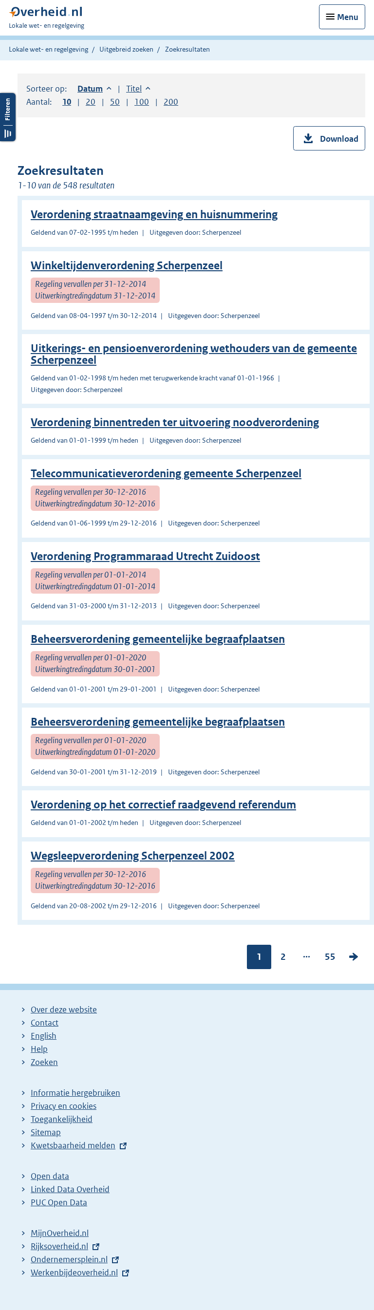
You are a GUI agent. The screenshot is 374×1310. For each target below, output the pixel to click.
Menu (347, 17)
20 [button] (90, 101)
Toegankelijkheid (62, 1119)
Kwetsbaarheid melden (73, 1145)
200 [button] (171, 101)
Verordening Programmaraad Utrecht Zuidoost (145, 556)
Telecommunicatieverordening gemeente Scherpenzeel (166, 473)
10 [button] (66, 101)
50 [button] (115, 101)
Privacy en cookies (63, 1106)
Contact (44, 1022)
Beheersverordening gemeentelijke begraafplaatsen (158, 639)
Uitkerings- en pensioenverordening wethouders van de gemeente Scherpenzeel (194, 354)
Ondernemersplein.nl (69, 1259)
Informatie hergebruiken (75, 1092)
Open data (50, 1176)
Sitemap (46, 1132)
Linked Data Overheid (70, 1189)
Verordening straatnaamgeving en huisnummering (154, 214)
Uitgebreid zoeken (126, 49)
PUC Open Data (59, 1202)
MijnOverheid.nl (60, 1233)
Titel (138, 88)
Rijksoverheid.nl (59, 1246)
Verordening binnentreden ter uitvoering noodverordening (175, 422)
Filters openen (8, 117)
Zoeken (44, 1062)
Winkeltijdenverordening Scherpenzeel (127, 265)
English (43, 1035)
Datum (94, 88)
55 (330, 959)
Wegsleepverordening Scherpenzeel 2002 (133, 855)
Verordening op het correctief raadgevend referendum (163, 804)
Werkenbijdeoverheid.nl (74, 1272)
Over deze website (64, 1009)
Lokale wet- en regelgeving (48, 49)
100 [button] (141, 101)
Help (39, 1049)
